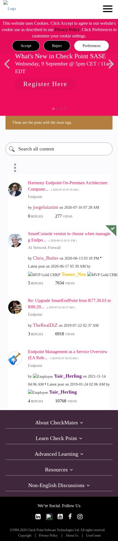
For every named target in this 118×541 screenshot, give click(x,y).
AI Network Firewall (44, 248)
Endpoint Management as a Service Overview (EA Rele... (68, 354)
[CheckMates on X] (49, 516)
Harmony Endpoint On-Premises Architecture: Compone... (68, 185)
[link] (38, 516)
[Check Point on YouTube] (60, 516)
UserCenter (93, 535)
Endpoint (35, 197)
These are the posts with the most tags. (42, 122)
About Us (72, 535)
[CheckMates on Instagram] (80, 516)
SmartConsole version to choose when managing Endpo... (69, 236)
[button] (26, 45)
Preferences (91, 46)
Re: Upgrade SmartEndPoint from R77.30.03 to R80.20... (69, 303)
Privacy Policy (67, 29)
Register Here (45, 83)
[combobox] (59, 148)
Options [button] (15, 168)
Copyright (24, 535)
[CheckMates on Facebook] (70, 516)
